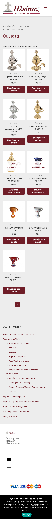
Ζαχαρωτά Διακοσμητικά (14, 396)
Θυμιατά (12, 352)
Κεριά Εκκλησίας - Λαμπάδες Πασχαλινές (21, 401)
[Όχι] (48, 507)
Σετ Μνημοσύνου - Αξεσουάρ (16, 411)
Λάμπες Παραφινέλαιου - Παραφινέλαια (27, 387)
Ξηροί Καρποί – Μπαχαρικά (15, 406)
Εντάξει (26, 515)
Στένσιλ (12, 391)
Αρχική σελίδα (9, 26)
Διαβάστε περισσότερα (14, 191)
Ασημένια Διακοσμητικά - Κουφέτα (18, 334)
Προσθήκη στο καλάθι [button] (13, 89)
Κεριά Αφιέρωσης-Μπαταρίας (22, 378)
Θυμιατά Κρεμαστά (17, 356)
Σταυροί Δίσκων (10, 416)
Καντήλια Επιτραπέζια (19, 361)
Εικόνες (12, 347)
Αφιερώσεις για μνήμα (19, 343)
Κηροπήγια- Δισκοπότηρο (20, 382)
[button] (9, 450)
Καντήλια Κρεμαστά (17, 365)
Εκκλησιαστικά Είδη (11, 339)
